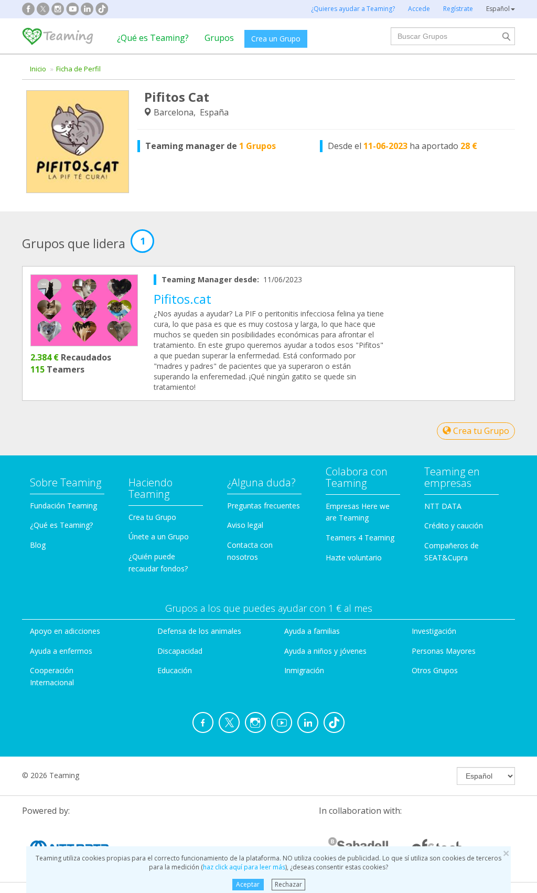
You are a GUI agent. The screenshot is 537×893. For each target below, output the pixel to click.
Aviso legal (245, 525)
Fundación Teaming (63, 506)
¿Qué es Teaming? (153, 38)
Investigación (434, 631)
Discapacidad (179, 651)
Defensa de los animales (199, 631)
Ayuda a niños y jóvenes (325, 651)
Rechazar (288, 884)
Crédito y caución (453, 525)
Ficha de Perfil (78, 68)
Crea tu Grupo (480, 431)
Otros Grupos (435, 670)
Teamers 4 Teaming (360, 538)
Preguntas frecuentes (263, 506)
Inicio (38, 68)
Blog (38, 545)
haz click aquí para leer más (244, 867)
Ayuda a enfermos (61, 651)
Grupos (219, 38)
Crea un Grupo (275, 39)
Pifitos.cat (182, 298)
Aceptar (248, 884)
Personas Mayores (444, 651)
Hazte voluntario (354, 557)
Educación (174, 670)
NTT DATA (442, 506)
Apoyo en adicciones (65, 631)
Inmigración (304, 670)
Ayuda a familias (312, 631)
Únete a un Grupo (158, 536)
